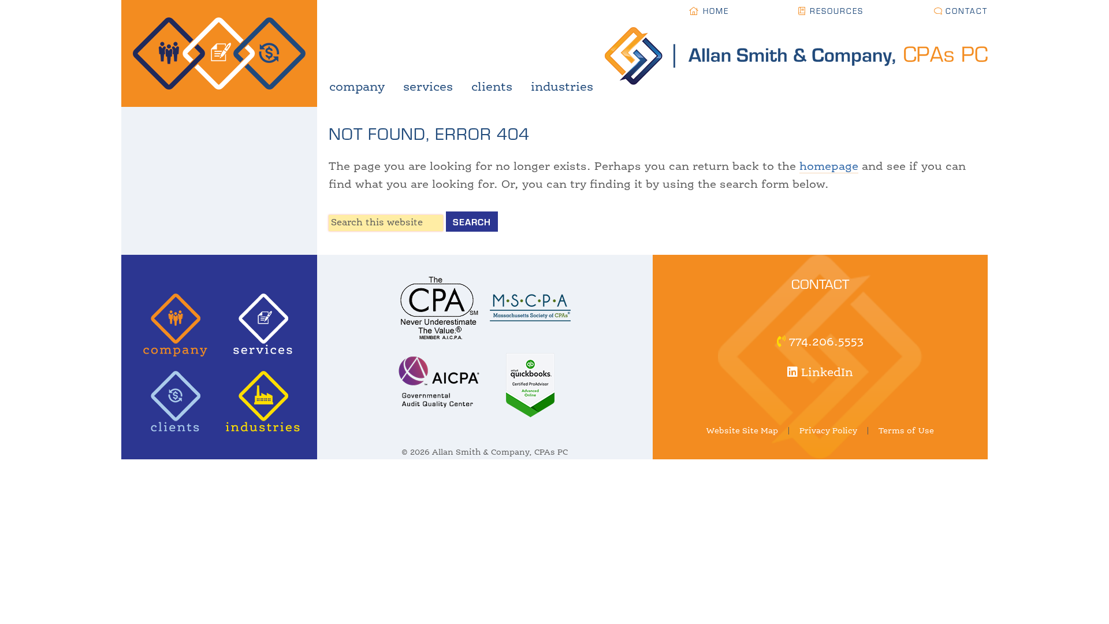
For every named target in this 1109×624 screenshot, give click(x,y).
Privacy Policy (828, 431)
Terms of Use (906, 431)
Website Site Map (742, 431)
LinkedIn (825, 373)
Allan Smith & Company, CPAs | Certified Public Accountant (219, 53)
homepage (828, 167)
